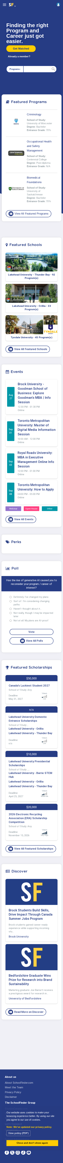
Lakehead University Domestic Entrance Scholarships (28, 718)
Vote (31, 631)
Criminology (34, 114)
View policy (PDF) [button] (18, 1133)
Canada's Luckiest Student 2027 (29, 685)
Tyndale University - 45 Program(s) (31, 337)
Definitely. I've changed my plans (31, 597)
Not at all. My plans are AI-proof (31, 620)
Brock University (19, 936)
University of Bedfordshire (25, 998)
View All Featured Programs (29, 214)
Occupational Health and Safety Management (39, 146)
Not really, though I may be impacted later (33, 615)
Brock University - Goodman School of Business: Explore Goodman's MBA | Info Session (34, 393)
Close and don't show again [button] (32, 1143)
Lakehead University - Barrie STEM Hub (30, 774)
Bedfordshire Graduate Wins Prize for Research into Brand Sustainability (30, 980)
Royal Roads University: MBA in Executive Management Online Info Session (36, 459)
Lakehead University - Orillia (26, 728)
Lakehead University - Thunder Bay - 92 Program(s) (31, 276)
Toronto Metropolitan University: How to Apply (36, 487)
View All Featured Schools (28, 349)
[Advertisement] (31, 1047)
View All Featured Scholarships (31, 849)
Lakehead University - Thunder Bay (30, 733)
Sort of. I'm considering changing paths (31, 603)
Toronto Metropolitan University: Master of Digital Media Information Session (37, 427)
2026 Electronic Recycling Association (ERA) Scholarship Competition (28, 818)
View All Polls (32, 641)
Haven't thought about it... (28, 608)
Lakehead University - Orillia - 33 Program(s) (31, 308)
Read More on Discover (26, 1012)
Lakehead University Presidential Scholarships (29, 763)
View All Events (21, 519)
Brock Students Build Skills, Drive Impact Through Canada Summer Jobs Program (31, 914)
